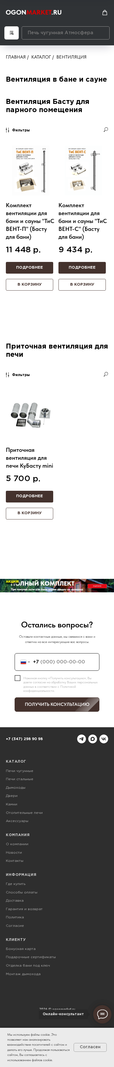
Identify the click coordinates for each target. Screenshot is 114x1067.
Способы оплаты (21, 892)
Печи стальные (19, 779)
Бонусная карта (21, 949)
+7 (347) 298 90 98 (24, 739)
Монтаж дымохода (23, 974)
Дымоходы (15, 787)
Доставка (15, 900)
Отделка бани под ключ (28, 965)
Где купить (15, 884)
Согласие (15, 925)
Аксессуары (17, 821)
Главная (16, 57)
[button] (105, 13)
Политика (15, 917)
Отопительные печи (24, 812)
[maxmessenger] (92, 739)
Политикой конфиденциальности (49, 689)
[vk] (103, 739)
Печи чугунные (19, 771)
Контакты (14, 860)
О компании (17, 844)
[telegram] (81, 739)
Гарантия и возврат (24, 909)
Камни (11, 804)
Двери (12, 795)
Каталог (41, 57)
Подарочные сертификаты (31, 957)
